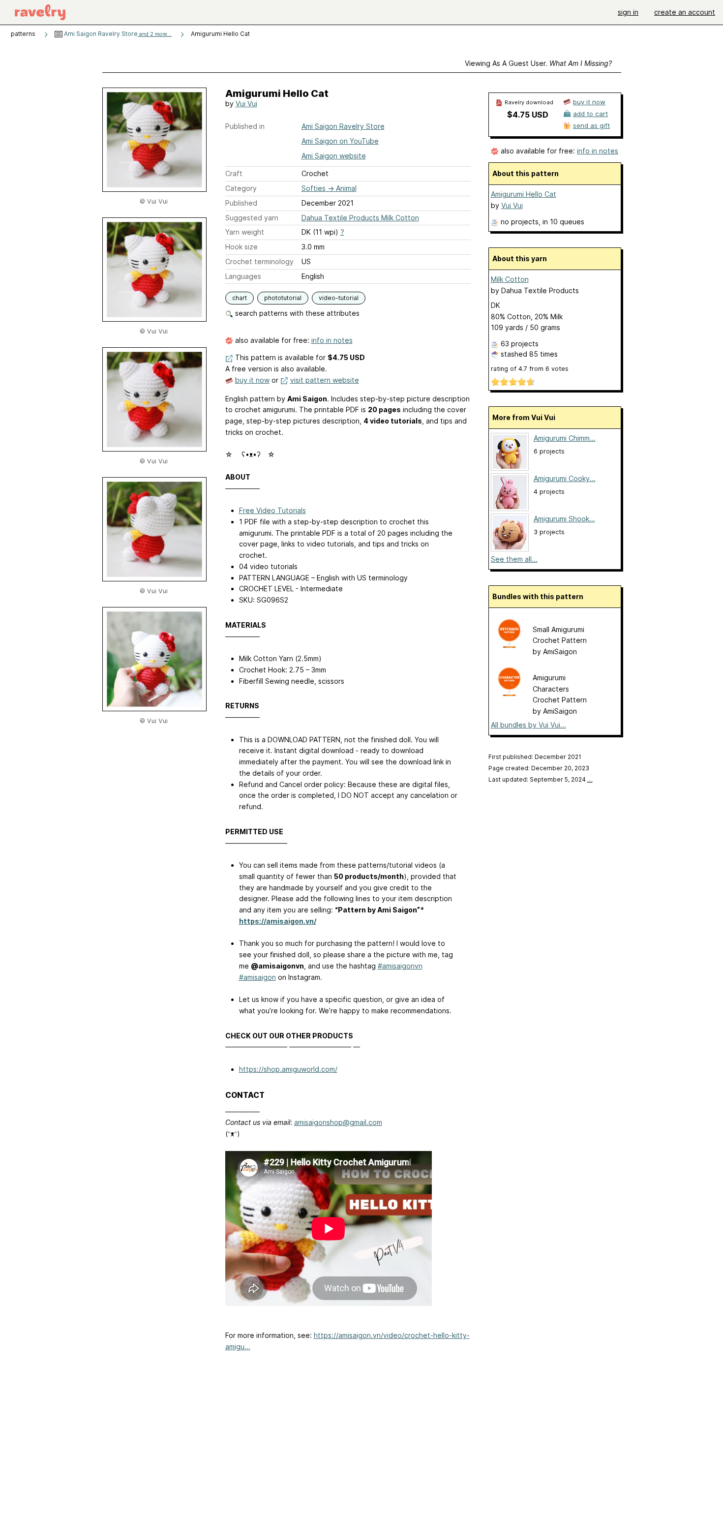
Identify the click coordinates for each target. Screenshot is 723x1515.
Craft (233, 173)
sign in (628, 12)
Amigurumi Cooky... (565, 478)
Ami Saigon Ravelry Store (117, 33)
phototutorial (282, 298)
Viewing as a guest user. (538, 63)
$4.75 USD (527, 115)
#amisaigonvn (400, 966)
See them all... (514, 559)
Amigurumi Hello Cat (523, 194)
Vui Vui (246, 103)
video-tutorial (339, 298)
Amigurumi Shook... (564, 519)
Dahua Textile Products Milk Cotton (360, 217)
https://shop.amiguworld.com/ (288, 1069)
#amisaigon (257, 977)
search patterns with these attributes (296, 313)
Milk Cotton (510, 279)
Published (241, 203)
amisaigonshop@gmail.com (338, 1122)
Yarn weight (244, 232)
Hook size (241, 246)
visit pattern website (324, 380)
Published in (245, 126)
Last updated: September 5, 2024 (540, 779)
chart (239, 298)
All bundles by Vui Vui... (528, 725)
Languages (243, 276)
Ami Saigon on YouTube (340, 141)
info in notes (332, 340)
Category (241, 188)
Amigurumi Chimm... (565, 438)
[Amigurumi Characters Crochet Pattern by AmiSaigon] (509, 694)
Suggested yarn (251, 217)
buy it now (252, 380)
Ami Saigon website (333, 156)
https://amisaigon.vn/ (277, 921)
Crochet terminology (259, 261)
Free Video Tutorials (272, 510)
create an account (684, 12)
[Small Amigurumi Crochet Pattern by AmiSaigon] (509, 646)
